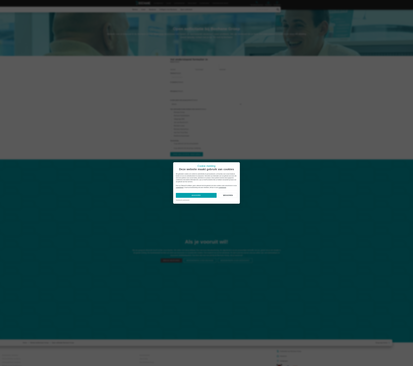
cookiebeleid (179, 187)
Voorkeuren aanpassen (183, 200)
